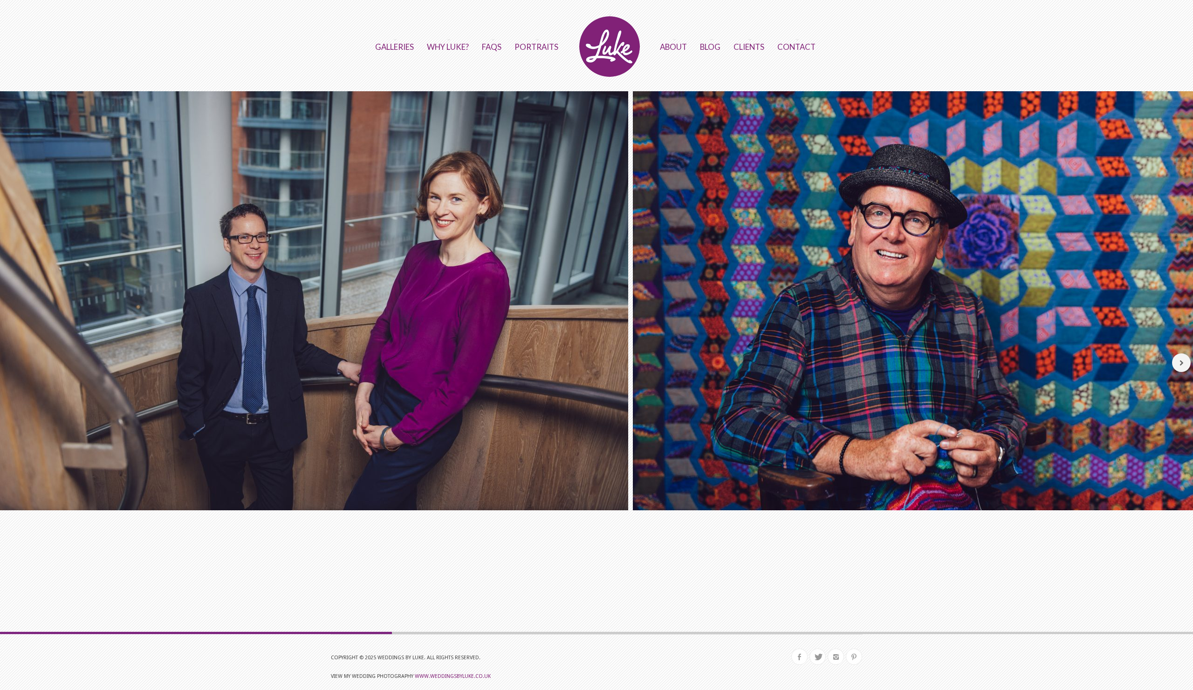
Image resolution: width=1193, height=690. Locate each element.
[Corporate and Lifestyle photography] (609, 613)
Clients (749, 47)
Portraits (536, 47)
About (673, 47)
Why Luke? (448, 47)
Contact (796, 47)
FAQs (491, 47)
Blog (710, 47)
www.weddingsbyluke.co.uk (453, 676)
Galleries (394, 47)
